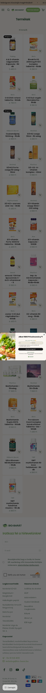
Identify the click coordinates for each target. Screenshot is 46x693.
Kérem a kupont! (31, 349)
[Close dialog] (44, 334)
